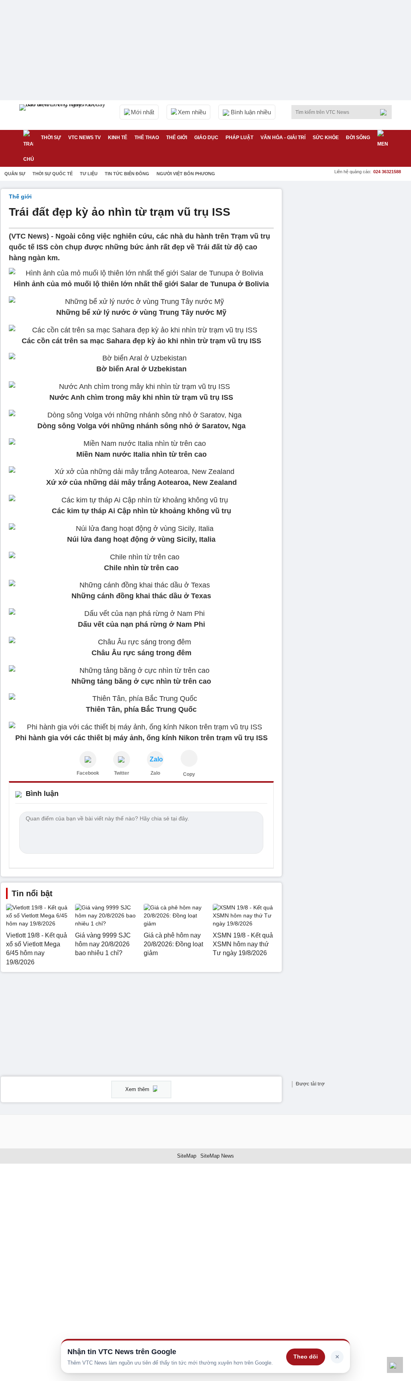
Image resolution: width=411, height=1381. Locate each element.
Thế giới (176, 137)
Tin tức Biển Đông (127, 173)
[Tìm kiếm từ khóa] (386, 112)
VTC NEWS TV (84, 137)
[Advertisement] (350, 239)
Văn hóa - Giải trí (282, 137)
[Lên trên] (395, 1365)
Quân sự (14, 173)
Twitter (121, 773)
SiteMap (186, 1156)
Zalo (155, 773)
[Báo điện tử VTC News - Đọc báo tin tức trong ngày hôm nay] (63, 115)
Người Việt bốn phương (186, 173)
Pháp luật (239, 137)
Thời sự (51, 137)
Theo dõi (305, 1356)
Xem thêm (138, 1089)
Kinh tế (117, 137)
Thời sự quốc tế (53, 173)
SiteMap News (217, 1156)
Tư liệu (89, 173)
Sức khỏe (326, 137)
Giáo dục (206, 137)
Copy (189, 774)
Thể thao (146, 137)
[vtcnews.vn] (87, 759)
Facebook (88, 773)
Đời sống (358, 137)
